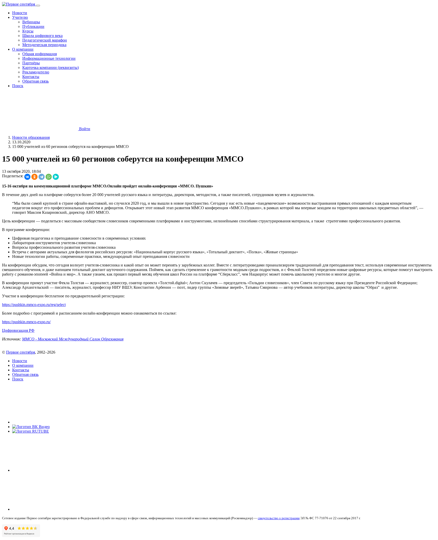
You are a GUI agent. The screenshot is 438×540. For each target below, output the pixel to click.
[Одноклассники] (34, 177)
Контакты (30, 76)
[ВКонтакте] (27, 177)
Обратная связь (35, 81)
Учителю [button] (20, 17)
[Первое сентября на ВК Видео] (31, 427)
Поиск (17, 86)
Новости (19, 13)
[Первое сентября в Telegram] (50, 470)
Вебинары (31, 22)
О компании (22, 365)
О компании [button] (22, 49)
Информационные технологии (49, 58)
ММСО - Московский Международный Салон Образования (72, 339)
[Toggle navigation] (38, 5)
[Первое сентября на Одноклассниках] (50, 509)
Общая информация (39, 54)
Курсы (27, 31)
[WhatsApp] (49, 177)
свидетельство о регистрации (279, 518)
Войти (84, 129)
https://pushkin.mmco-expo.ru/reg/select (34, 304)
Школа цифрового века (42, 35)
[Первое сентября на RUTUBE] (30, 431)
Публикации (33, 26)
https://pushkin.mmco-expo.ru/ (26, 322)
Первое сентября (20, 352)
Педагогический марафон (44, 40)
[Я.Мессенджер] (56, 177)
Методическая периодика (44, 45)
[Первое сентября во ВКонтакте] (50, 422)
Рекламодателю (35, 72)
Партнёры (31, 63)
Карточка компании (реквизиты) (50, 67)
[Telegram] (42, 177)
